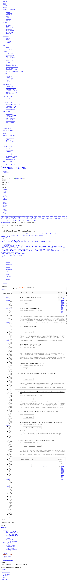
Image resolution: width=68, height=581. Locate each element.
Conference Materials (10, 141)
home (4, 281)
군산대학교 (10, 422)
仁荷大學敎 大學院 (28, 347)
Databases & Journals (7, 146)
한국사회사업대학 (28, 300)
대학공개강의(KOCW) (11, 531)
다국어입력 (5, 174)
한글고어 (5, 194)
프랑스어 (5, 196)
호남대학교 (10, 418)
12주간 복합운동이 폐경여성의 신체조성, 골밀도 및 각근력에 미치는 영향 (39, 411)
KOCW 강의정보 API (11, 115)
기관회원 (8, 538)
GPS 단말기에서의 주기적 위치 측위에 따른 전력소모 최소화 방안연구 (38, 373)
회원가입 (5, 1)
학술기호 (5, 202)
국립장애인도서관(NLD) (11, 545)
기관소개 (5, 557)
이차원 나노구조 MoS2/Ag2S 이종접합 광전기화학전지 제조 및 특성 (37, 440)
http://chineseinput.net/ (5, 222)
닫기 (2, 256)
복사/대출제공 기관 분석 (11, 90)
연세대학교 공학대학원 (29, 375)
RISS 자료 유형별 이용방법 (12, 67)
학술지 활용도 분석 (10, 89)
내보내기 (21, 292)
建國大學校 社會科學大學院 (30, 365)
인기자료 (8, 100)
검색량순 (8, 297)
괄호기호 (5, 201)
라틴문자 (5, 206)
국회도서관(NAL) (10, 548)
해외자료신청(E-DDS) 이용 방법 (13, 104)
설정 (4, 45)
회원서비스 (5, 36)
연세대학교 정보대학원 (29, 395)
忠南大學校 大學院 (28, 442)
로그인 (4, 3)
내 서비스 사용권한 (10, 32)
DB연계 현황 (9, 56)
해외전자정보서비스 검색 (9, 135)
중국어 (4, 192)
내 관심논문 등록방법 (11, 65)
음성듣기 (31, 332)
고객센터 (5, 5)
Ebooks (7, 139)
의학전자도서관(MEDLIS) (12, 541)
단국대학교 (10, 352)
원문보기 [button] (25, 313)
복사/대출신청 (26, 303)
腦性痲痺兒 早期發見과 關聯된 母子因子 (30, 308)
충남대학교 (10, 408)
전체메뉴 (5, 7)
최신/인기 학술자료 (7, 96)
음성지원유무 (9, 308)
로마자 (4, 212)
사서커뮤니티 (9, 537)
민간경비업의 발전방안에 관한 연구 (29, 326)
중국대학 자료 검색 (10, 109)
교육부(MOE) (9, 544)
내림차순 (60, 294)
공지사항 (5, 133)
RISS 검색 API (9, 114)
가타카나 (5, 191)
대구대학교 (10, 360)
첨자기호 (5, 205)
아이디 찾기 (8, 41)
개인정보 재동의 (7, 556)
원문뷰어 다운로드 (7, 128)
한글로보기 (34, 292)
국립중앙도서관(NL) (10, 546)
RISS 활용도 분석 (7, 84)
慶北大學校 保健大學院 (29, 310)
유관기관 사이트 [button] (7, 542)
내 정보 (7, 47)
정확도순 (60, 292)
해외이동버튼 (4, 579)
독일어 (4, 198)
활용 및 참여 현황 (10, 122)
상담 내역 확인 (9, 78)
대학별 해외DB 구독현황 (11, 159)
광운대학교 (10, 379)
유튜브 (4, 577)
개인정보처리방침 (7, 554)
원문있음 (10, 303)
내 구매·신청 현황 (10, 30)
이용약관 (5, 553)
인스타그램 (5, 575)
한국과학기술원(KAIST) (10, 413)
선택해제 (3, 289)
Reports (7, 144)
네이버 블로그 (6, 574)
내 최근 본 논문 (9, 27)
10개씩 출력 (60, 463)
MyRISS (5, 4)
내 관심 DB (8, 33)
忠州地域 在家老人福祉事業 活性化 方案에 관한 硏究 (33, 363)
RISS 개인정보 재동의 (8, 130)
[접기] (66, 313)
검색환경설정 (9, 49)
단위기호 (5, 209)
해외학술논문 (9, 14)
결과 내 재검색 (5, 182)
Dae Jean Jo (10, 515)
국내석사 (10, 317)
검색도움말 (5, 172)
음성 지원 (10, 311)
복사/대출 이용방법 (10, 68)
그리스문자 (5, 195)
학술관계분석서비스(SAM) (12, 535)
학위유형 (8, 314)
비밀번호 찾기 (9, 42)
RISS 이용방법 (9, 53)
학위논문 (8, 12)
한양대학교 (10, 369)
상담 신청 (8, 77)
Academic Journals (10, 138)
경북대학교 (10, 347)
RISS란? (8, 62)
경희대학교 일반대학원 (29, 424)
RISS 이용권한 (9, 64)
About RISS (5, 51)
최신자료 (8, 98)
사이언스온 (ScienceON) (11, 551)
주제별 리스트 (9, 151)
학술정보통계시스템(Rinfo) (12, 532)
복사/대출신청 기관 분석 (11, 92)
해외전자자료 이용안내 (8, 154)
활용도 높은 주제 (10, 93)
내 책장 (7, 26)
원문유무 (8, 300)
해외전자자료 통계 (7, 161)
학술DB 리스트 (9, 150)
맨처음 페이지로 (32, 465)
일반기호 (5, 210)
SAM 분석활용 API (10, 121)
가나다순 (8, 299)
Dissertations (8, 140)
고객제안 (8, 80)
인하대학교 (10, 391)
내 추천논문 (8, 25)
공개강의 (8, 20)
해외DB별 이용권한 (10, 157)
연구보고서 (8, 19)
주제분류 (8, 322)
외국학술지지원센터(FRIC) (12, 534)
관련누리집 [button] (5, 530)
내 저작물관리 (9, 29)
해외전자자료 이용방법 (11, 69)
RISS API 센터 (6, 111)
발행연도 (8, 425)
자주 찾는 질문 (9, 76)
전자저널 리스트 (10, 148)
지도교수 (8, 486)
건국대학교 (10, 387)
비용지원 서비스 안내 (11, 106)
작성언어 (8, 479)
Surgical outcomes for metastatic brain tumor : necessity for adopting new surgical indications (41, 422)
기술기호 (5, 203)
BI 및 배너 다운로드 (10, 57)
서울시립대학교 (10, 395)
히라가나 (5, 189)
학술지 (7, 16)
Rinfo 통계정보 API (10, 118)
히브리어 (5, 199)
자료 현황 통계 (9, 86)
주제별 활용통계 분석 (11, 88)
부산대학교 (10, 383)
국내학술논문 (9, 13)
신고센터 (8, 81)
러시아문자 (5, 208)
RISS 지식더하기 (10, 55)
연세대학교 (10, 343)
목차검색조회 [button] (32, 427)
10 (18, 440)
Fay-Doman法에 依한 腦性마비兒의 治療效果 (31, 298)
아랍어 (4, 213)
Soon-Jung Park (10, 512)
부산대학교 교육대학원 (29, 414)
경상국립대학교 (10, 399)
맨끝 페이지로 (45, 465)
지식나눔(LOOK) (10, 539)
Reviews (7, 142)
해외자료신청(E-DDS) (8, 102)
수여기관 (8, 340)
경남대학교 (10, 403)
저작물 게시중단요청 (8, 560)
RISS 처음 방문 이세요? (8, 60)
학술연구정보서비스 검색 (9, 9)
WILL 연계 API (9, 116)
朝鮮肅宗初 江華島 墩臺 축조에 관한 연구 (30, 345)
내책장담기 (27, 292)
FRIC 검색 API (9, 119)
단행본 (7, 17)
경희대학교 (10, 356)
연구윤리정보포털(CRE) (11, 549)
